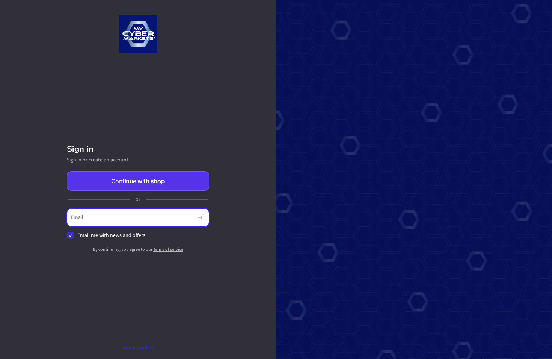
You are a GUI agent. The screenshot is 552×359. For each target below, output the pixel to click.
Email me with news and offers (111, 235)
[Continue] (200, 217)
